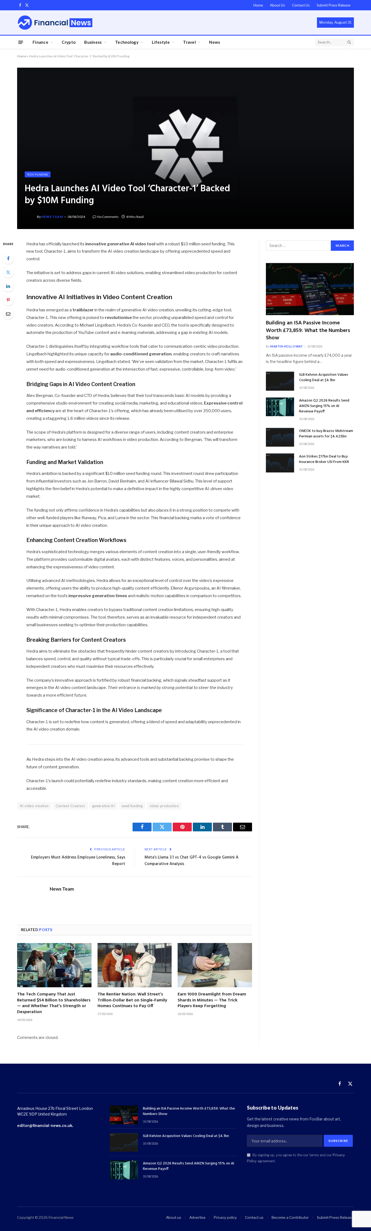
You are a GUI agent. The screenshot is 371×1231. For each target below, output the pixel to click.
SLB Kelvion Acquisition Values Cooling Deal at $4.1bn (323, 377)
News (214, 42)
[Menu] (20, 42)
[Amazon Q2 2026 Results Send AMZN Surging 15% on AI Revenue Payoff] (280, 406)
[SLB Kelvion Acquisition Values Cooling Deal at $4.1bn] (280, 381)
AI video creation (34, 806)
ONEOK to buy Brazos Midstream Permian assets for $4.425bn (326, 433)
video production (164, 806)
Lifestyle (161, 42)
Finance (40, 42)
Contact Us (301, 5)
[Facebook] (8, 258)
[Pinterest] (8, 300)
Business (93, 42)
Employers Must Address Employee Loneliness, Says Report (78, 860)
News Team (52, 217)
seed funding (132, 806)
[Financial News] (55, 22)
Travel (189, 42)
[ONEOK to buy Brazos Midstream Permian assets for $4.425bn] (280, 437)
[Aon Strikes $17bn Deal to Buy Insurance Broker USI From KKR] (280, 462)
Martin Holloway (286, 346)
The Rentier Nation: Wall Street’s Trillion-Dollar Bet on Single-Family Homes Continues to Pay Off (132, 1000)
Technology (127, 42)
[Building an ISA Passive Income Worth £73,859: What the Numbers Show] (310, 289)
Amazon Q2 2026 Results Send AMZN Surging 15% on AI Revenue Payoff (324, 406)
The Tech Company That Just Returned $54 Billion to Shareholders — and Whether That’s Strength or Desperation (53, 1003)
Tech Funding (37, 174)
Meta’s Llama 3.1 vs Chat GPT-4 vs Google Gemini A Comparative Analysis (191, 860)
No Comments (108, 217)
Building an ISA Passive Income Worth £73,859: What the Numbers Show (308, 331)
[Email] (8, 313)
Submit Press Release (333, 5)
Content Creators (70, 806)
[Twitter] (8, 272)
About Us (277, 5)
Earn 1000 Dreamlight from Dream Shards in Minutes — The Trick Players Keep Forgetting (212, 1000)
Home (258, 5)
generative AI (103, 806)
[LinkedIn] (8, 286)
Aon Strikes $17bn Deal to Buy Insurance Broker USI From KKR (324, 459)
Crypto (69, 42)
